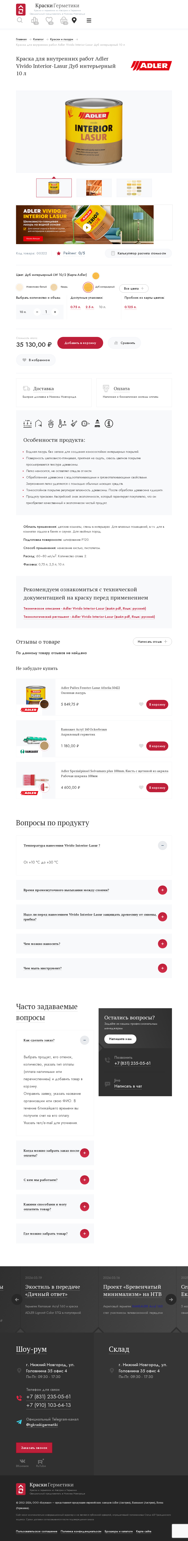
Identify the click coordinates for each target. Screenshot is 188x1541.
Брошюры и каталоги (119, 1531)
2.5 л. (90, 307)
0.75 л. (75, 307)
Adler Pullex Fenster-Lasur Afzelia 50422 (90, 687)
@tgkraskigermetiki (42, 1424)
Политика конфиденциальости (81, 1531)
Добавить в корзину (80, 343)
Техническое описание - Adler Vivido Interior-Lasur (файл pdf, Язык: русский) (84, 608)
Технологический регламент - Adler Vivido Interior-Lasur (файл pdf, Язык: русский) (89, 616)
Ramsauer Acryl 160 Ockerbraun (84, 729)
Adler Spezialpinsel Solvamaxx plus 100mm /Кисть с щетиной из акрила (114, 771)
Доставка (43, 388)
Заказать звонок (34, 1447)
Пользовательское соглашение (36, 1531)
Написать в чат (128, 1086)
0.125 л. (130, 307)
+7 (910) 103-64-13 (48, 1405)
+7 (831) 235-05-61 (132, 1063)
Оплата (122, 388)
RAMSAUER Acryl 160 (147, 1306)
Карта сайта (143, 1531)
